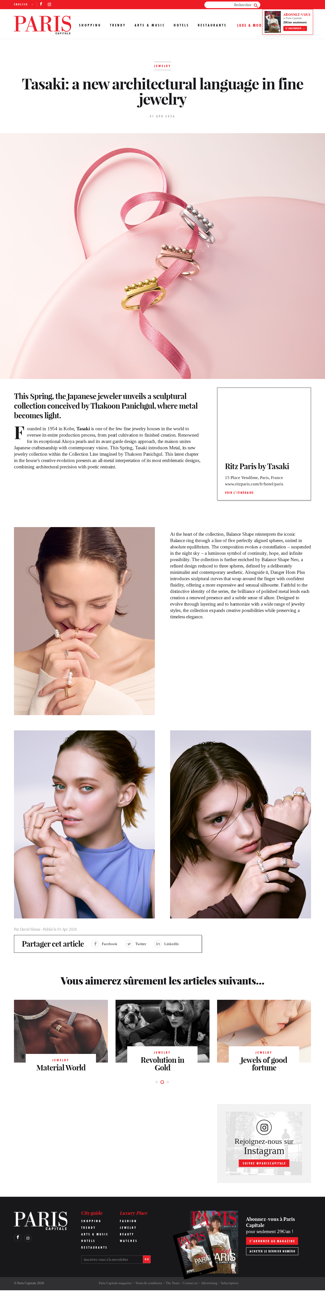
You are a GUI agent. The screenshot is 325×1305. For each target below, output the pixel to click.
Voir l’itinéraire (239, 493)
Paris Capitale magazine (115, 1283)
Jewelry (128, 1228)
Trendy (118, 25)
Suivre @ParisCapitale (264, 1163)
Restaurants (212, 25)
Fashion (128, 1221)
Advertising (209, 1283)
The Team (172, 1283)
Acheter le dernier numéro (273, 1251)
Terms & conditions (148, 1283)
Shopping (90, 25)
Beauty (127, 1234)
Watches (129, 1241)
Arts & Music (150, 25)
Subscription (229, 1283)
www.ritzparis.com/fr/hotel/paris (254, 484)
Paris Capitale (26, 1283)
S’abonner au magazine (272, 1241)
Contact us (190, 1283)
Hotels (181, 25)
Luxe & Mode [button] (250, 25)
